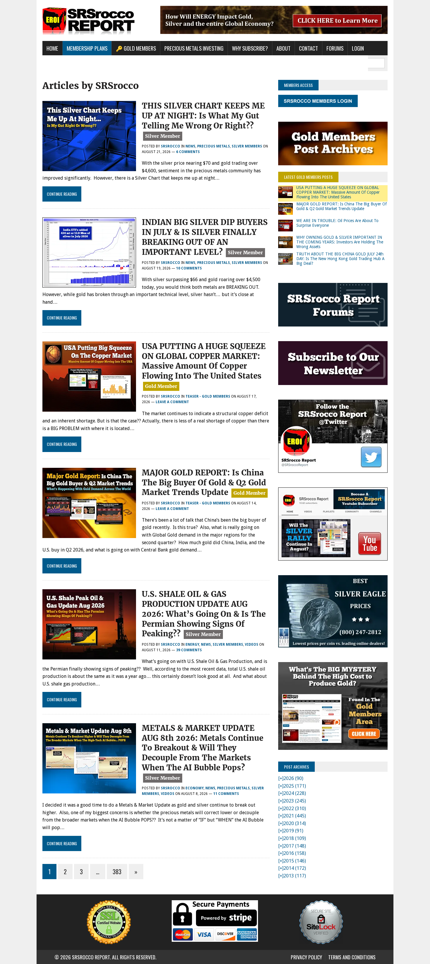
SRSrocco (170, 146)
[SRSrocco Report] (97, 20)
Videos (251, 644)
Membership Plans (87, 48)
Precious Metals (213, 146)
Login (358, 48)
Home (52, 48)
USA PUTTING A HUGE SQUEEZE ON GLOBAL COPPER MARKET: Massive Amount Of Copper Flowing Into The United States (204, 361)
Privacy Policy (306, 957)
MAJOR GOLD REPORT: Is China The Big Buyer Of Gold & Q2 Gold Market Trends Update (204, 482)
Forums (334, 48)
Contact (308, 48)
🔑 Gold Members (136, 48)
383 (117, 871)
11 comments (226, 794)
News (190, 146)
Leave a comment (172, 402)
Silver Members (247, 146)
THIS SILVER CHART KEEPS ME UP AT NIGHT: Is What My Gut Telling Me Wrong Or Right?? (203, 115)
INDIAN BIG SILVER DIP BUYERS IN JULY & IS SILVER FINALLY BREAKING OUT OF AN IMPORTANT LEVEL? (205, 237)
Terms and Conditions (352, 957)
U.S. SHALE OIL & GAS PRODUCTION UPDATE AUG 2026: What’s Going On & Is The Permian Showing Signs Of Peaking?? (204, 613)
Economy (194, 788)
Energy (192, 644)
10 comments (189, 268)
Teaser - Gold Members (207, 396)
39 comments (189, 650)
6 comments (188, 152)
